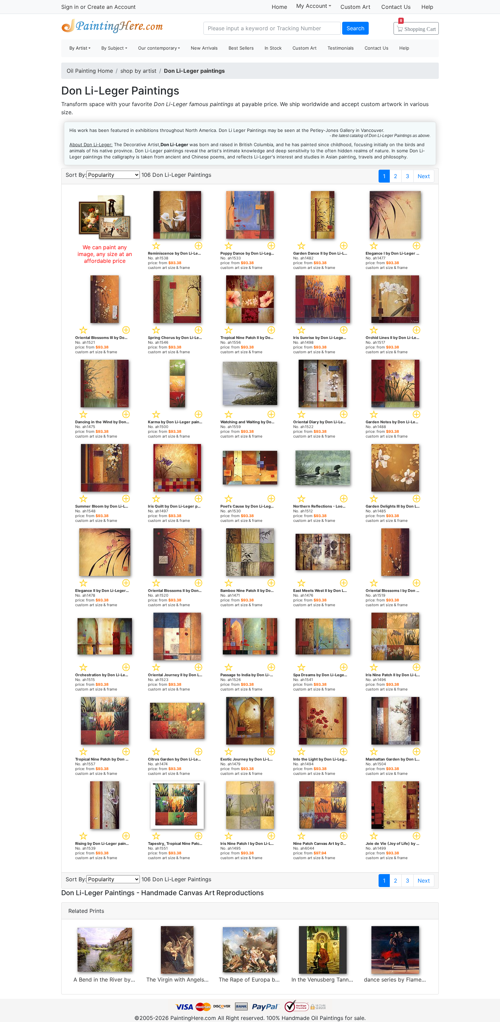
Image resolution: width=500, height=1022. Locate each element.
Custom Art (355, 6)
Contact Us (396, 6)
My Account (311, 6)
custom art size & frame (169, 267)
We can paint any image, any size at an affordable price (105, 254)
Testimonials (341, 48)
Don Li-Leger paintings (194, 70)
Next (424, 176)
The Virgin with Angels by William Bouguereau (205, 979)
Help (427, 6)
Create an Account (111, 6)
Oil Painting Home (90, 70)
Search (355, 28)
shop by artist (138, 70)
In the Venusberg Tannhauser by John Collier (348, 979)
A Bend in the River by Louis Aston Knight (127, 979)
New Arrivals (204, 48)
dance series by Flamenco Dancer (407, 979)
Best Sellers (241, 48)
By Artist (78, 48)
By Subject (112, 48)
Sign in (70, 6)
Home (279, 6)
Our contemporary (157, 48)
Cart (418, 27)
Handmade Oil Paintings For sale (112, 27)
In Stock (273, 48)
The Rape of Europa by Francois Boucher (271, 979)
